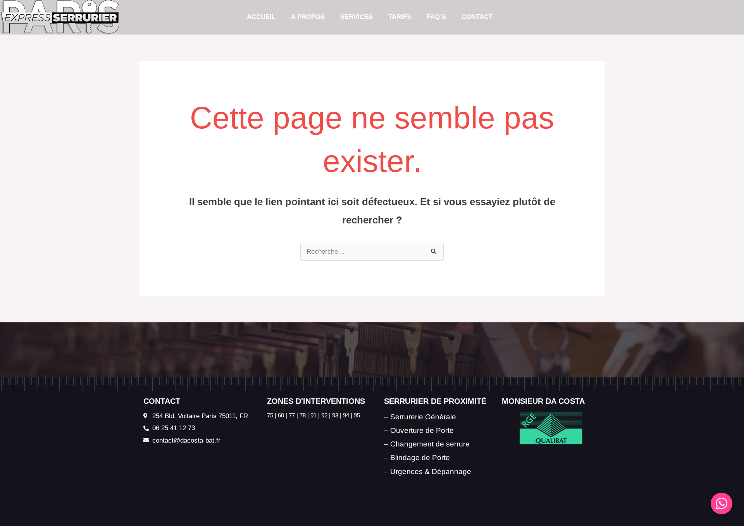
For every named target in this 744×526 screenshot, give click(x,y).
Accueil (261, 17)
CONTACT (477, 17)
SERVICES (356, 17)
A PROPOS (308, 17)
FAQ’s (436, 17)
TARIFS (399, 17)
